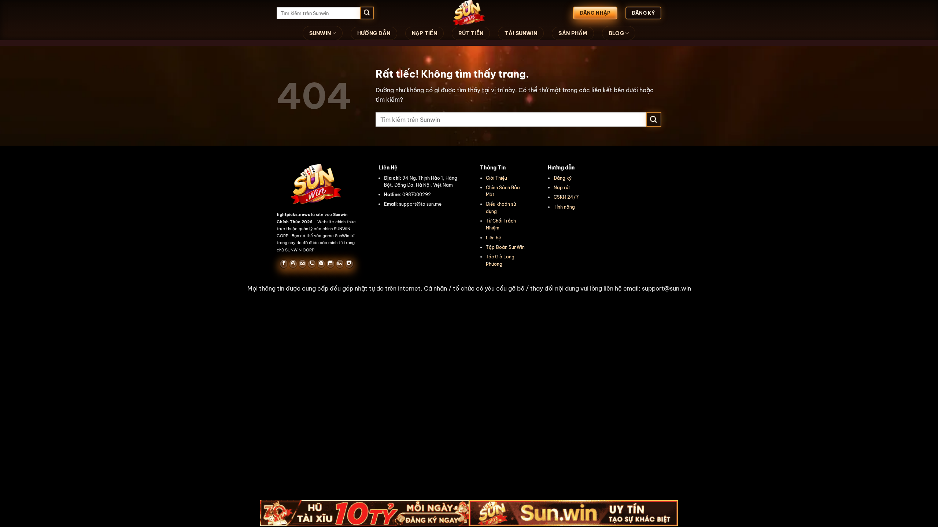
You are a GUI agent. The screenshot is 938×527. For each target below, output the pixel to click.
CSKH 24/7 (566, 197)
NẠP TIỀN (424, 33)
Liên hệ (493, 237)
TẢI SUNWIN (521, 33)
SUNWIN (320, 33)
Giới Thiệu (496, 178)
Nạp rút (562, 187)
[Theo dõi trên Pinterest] (321, 264)
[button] (469, 289)
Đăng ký (563, 178)
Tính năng (564, 207)
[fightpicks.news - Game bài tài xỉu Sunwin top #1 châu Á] (469, 13)
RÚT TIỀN (470, 33)
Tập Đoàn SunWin (505, 247)
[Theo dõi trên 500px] (340, 264)
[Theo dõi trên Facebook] (284, 264)
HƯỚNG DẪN (374, 33)
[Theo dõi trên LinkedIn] (330, 264)
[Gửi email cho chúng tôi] (302, 264)
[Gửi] (366, 13)
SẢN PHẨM (572, 33)
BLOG (616, 33)
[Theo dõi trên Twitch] (349, 264)
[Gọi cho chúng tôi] (311, 264)
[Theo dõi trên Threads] (293, 264)
